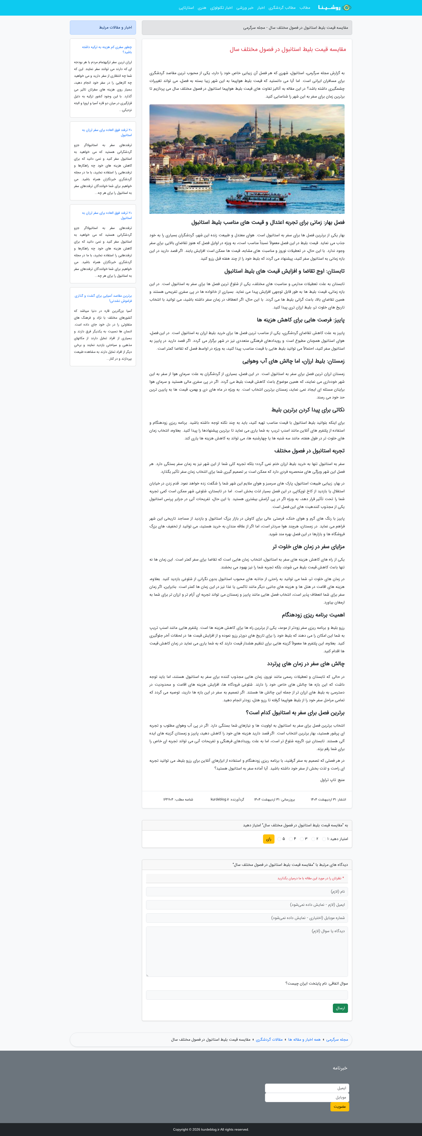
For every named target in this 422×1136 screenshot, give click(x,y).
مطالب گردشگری (282, 8)
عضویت (340, 1107)
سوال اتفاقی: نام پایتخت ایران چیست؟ (316, 984)
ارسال (340, 1008)
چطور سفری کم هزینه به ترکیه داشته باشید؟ (107, 50)
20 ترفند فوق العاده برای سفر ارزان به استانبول (107, 133)
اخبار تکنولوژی (221, 8)
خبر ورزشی (244, 8)
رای (268, 839)
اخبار (261, 8)
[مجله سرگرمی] (334, 8)
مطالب (304, 8)
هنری (202, 8)
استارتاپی (186, 8)
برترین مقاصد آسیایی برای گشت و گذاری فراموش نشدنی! (103, 298)
